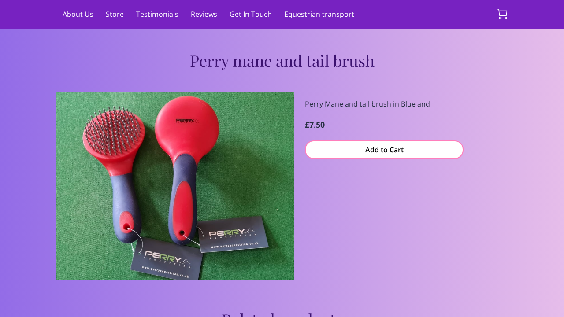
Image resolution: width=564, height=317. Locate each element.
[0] (502, 14)
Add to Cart (384, 150)
